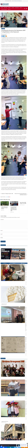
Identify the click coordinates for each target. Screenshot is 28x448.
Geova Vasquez (8, 33)
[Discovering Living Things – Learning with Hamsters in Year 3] (13, 272)
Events (21, 7)
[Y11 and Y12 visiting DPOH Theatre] (13, 432)
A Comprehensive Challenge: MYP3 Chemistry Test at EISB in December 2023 (14, 208)
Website (2, 237)
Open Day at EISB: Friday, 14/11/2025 (23, 203)
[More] (6, 36)
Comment (2, 219)
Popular (5, 263)
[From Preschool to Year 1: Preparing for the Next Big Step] (13, 410)
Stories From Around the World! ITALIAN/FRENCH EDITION (20, 194)
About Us (9, 9)
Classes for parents (4, 9)
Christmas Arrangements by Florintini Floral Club (25, 367)
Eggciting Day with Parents (5, 421)
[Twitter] (5, 36)
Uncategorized (3, 28)
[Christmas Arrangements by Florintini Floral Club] (13, 369)
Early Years (5, 7)
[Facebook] (2, 36)
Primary (9, 7)
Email (2, 234)
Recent (14, 263)
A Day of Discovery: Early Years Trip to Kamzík (4, 207)
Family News (17, 7)
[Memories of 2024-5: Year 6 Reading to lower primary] (13, 390)
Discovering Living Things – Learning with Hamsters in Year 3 (25, 272)
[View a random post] (26, 8)
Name (2, 230)
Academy (13, 7)
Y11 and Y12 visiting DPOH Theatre (25, 429)
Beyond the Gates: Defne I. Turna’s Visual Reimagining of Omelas (25, 344)
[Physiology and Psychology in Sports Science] (13, 256)
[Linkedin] (3, 36)
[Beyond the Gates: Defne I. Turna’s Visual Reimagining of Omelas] (13, 344)
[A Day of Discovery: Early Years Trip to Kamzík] (5, 201)
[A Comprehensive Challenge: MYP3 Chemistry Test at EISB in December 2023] (14, 201)
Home (2, 7)
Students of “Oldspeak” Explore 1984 (7, 193)
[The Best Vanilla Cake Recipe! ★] (13, 294)
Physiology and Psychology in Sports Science (17, 1)
